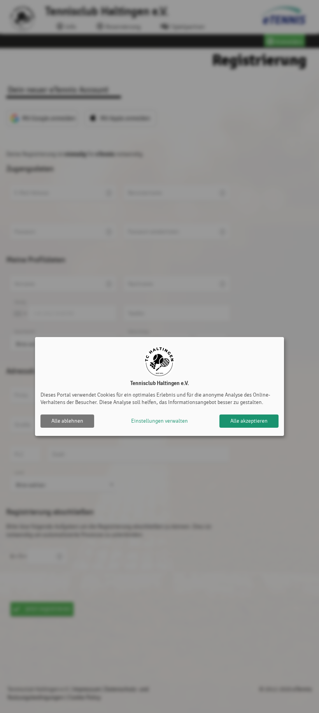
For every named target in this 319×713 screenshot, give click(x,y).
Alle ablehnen (67, 421)
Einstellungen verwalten (159, 421)
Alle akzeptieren (249, 421)
